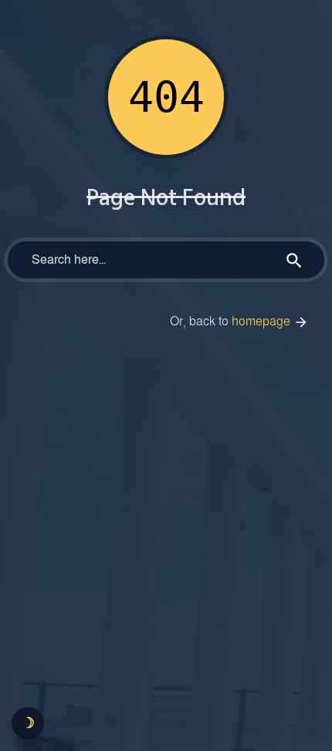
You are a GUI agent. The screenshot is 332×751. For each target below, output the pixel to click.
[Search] (294, 259)
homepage (262, 321)
